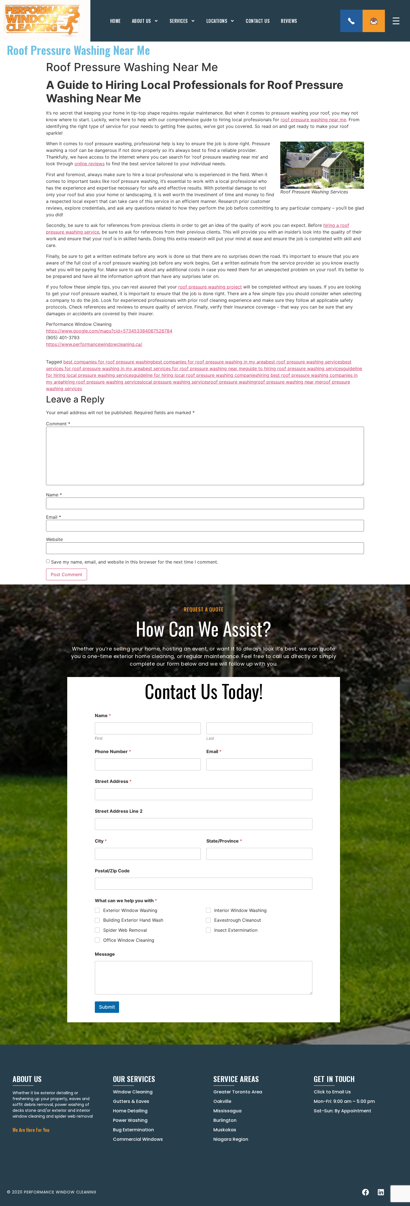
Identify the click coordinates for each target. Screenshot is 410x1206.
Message (105, 954)
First (99, 738)
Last (210, 738)
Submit (107, 1007)
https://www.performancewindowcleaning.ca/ (94, 344)
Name (54, 494)
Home (115, 21)
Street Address (113, 781)
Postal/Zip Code (112, 870)
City (101, 841)
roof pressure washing (232, 382)
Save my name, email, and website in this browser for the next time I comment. (134, 562)
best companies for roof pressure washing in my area (209, 362)
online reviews (89, 163)
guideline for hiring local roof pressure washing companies (195, 375)
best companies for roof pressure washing (108, 362)
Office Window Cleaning (128, 940)
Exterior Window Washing (130, 910)
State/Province (224, 841)
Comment (58, 423)
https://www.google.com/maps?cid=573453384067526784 (109, 331)
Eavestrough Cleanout (237, 920)
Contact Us (258, 21)
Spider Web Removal (125, 930)
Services (179, 21)
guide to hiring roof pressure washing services (294, 368)
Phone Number (113, 751)
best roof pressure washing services (304, 362)
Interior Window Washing (240, 910)
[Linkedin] (381, 1192)
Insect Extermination (235, 930)
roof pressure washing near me (313, 119)
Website (54, 539)
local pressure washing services (175, 382)
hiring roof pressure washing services (102, 382)
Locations (217, 21)
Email (53, 517)
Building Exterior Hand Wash (133, 920)
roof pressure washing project (210, 287)
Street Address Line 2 (119, 811)
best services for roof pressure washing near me (194, 368)
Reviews (289, 21)
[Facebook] (365, 1192)
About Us (141, 21)
